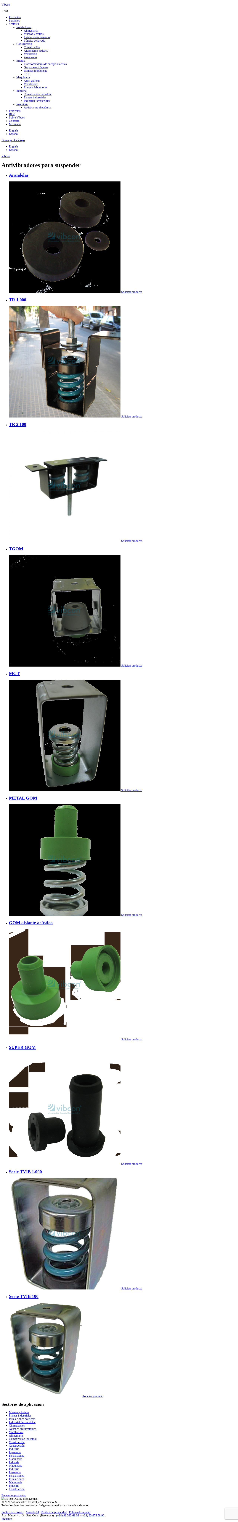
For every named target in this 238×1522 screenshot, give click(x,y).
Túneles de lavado (34, 40)
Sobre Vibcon (17, 117)
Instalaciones (23, 27)
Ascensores (30, 57)
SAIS (27, 74)
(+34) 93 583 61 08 (67, 1515)
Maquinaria (23, 77)
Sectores (14, 23)
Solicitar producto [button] (131, 540)
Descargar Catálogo (13, 140)
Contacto (14, 120)
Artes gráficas (32, 80)
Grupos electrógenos (36, 67)
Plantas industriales (35, 97)
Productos (15, 17)
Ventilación (30, 54)
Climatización (32, 47)
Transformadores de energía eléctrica (45, 64)
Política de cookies (12, 1512)
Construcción (24, 44)
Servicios (14, 20)
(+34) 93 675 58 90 (92, 1515)
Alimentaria (31, 30)
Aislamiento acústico (36, 50)
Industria (21, 90)
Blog (12, 114)
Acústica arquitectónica (37, 107)
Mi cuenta (15, 124)
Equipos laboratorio (35, 87)
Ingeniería (22, 104)
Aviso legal (32, 1512)
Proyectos (14, 110)
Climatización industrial (38, 94)
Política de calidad (79, 1512)
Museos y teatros (34, 33)
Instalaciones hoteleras (37, 37)
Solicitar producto (131, 291)
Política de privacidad (54, 1512)
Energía (20, 60)
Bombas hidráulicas (35, 70)
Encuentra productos (13, 1495)
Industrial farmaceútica (37, 100)
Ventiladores (31, 84)
